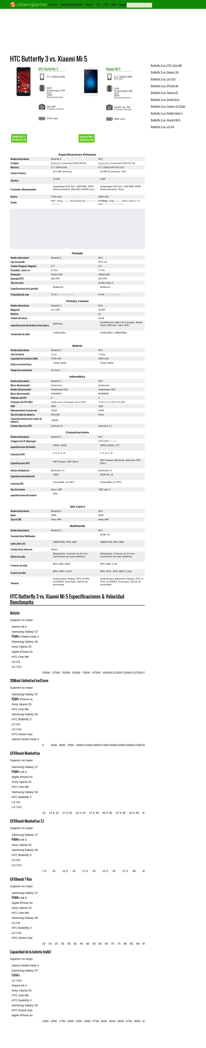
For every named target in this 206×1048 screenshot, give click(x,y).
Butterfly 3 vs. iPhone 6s (164, 86)
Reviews (53, 4)
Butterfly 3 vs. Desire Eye (165, 99)
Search (122, 5)
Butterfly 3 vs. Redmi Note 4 (167, 113)
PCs (98, 4)
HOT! (105, 4)
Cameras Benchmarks (71, 4)
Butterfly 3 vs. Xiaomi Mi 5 (165, 120)
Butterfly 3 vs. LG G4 (162, 126)
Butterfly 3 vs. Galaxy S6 (165, 72)
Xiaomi (110, 69)
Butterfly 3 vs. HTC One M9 (166, 65)
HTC (41, 69)
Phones (89, 4)
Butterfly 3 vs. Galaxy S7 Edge (168, 106)
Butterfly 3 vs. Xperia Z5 (164, 92)
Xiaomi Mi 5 (104, 163)
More (114, 4)
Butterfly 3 (51, 69)
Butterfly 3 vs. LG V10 (163, 79)
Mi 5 (117, 69)
